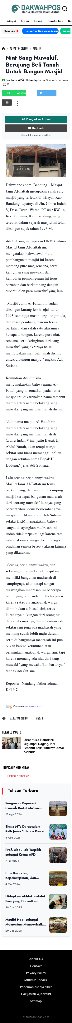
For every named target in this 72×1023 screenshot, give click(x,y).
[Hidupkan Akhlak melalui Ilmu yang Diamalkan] (58, 901)
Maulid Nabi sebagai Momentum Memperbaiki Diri (24, 922)
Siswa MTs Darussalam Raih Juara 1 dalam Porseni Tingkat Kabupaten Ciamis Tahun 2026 (25, 829)
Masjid (11, 21)
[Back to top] (62, 1013)
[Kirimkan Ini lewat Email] (7, 102)
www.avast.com (33, 706)
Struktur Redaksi (35, 980)
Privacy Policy (36, 973)
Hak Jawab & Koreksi (36, 994)
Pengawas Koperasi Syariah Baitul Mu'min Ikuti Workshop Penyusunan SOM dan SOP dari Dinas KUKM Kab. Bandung (42, 31)
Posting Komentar (18, 775)
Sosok (38, 21)
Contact (36, 966)
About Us (36, 959)
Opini (25, 21)
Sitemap (36, 1001)
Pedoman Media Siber (36, 987)
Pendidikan (55, 21)
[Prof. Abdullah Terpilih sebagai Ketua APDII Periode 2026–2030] (58, 855)
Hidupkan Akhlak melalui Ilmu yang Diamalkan (25, 898)
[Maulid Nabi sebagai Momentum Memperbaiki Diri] (58, 925)
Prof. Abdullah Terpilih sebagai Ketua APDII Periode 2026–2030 (23, 852)
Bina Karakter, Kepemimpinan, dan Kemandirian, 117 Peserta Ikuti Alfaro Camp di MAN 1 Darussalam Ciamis (25, 875)
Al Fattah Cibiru (19, 48)
